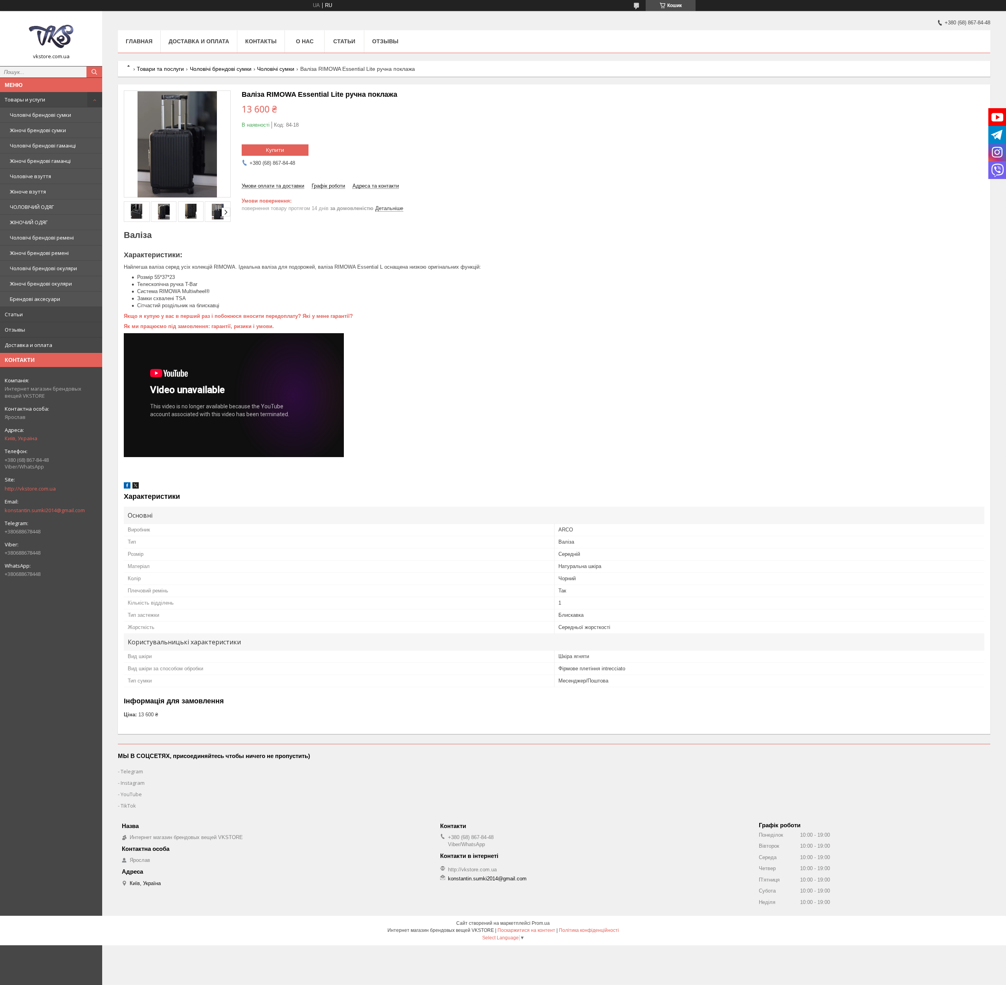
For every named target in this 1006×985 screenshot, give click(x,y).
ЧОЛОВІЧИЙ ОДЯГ (32, 206)
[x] (135, 487)
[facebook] (127, 487)
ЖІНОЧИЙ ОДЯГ (29, 222)
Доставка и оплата (28, 345)
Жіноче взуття (28, 191)
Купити (275, 149)
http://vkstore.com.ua (30, 488)
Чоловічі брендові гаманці (43, 145)
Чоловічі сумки (275, 69)
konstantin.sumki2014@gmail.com (45, 510)
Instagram (133, 782)
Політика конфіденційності (589, 930)
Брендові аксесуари (35, 299)
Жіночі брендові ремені (39, 252)
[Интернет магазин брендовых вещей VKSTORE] (51, 35)
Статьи (14, 314)
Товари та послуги (160, 69)
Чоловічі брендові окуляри (43, 268)
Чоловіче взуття (30, 176)
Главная (139, 41)
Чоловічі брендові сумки (40, 114)
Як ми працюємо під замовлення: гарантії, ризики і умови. (199, 326)
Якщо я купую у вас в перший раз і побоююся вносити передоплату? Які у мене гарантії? (238, 316)
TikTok (128, 805)
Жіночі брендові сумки (38, 130)
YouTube (131, 794)
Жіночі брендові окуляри (41, 283)
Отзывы (15, 329)
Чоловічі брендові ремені (42, 237)
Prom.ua (541, 923)
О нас (305, 41)
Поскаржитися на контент (526, 930)
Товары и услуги (25, 99)
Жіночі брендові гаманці (40, 160)
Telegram (132, 771)
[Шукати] (94, 72)
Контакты (261, 41)
